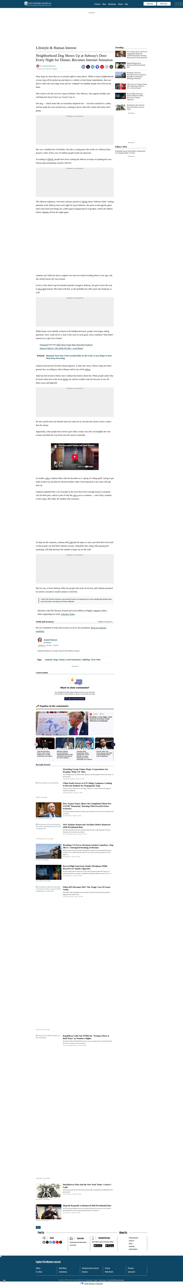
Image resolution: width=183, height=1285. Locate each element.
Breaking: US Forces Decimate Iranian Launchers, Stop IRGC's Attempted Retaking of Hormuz (136, 75)
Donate (120, 4)
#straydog (80, 345)
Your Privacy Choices (93, 1283)
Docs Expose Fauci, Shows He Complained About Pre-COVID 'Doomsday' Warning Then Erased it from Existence (137, 54)
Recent (49, 645)
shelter (65, 379)
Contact (56, 645)
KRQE (50, 159)
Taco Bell (42, 289)
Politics (38, 1268)
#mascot (43, 348)
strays (75, 495)
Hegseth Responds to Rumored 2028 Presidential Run (136, 65)
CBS (71, 542)
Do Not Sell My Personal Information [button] (116, 1280)
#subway (89, 345)
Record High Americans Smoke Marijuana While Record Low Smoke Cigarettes (135, 96)
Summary (41, 645)
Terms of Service (102, 1280)
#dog (74, 345)
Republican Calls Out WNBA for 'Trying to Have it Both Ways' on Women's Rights (86, 1037)
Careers (130, 1243)
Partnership (132, 1246)
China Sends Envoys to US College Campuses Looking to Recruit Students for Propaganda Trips (87, 784)
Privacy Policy (89, 1280)
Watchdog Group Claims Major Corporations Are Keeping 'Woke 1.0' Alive (130, 152)
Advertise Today (68, 614)
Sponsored (131, 1272)
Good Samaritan (73, 659)
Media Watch (109, 1272)
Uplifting (86, 659)
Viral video (96, 659)
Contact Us (131, 1241)
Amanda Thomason (50, 640)
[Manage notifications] (4, 1280)
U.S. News (39, 1272)
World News (63, 1268)
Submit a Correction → (106, 622)
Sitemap (96, 1280)
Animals (48, 659)
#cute (69, 345)
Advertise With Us (133, 1249)
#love (63, 345)
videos (87, 369)
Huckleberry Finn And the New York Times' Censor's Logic (135, 107)
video (47, 478)
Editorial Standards (133, 1238)
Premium (97, 4)
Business (85, 1272)
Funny (62, 659)
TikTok (84, 201)
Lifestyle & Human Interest (56, 48)
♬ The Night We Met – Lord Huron (67, 348)
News (104, 4)
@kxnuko (44, 345)
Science (107, 1268)
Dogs (55, 659)
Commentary (112, 4)
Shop (126, 4)
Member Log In (163, 4)
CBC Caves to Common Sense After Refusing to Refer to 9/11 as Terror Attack (137, 86)
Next (38, 1227)
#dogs (49, 348)
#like (59, 345)
